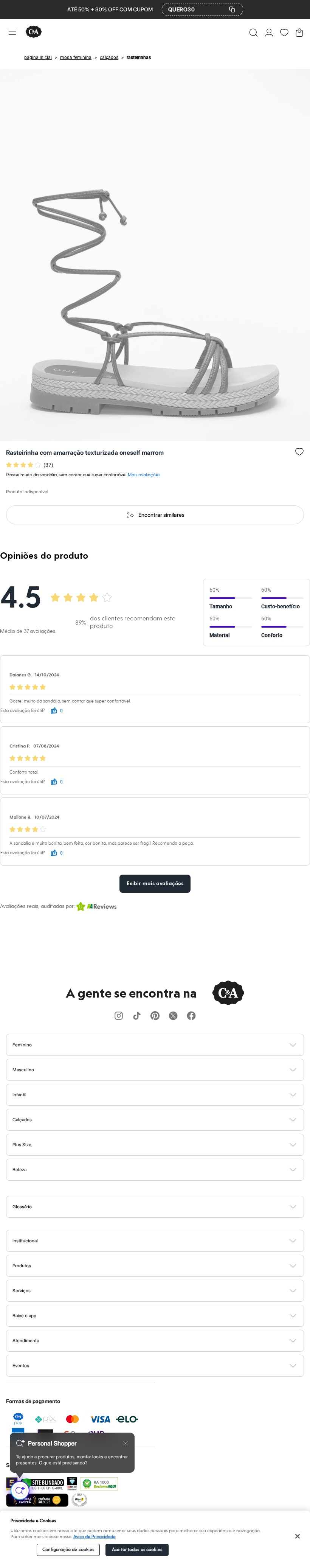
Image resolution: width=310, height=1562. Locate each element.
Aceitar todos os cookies (137, 1550)
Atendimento (25, 1340)
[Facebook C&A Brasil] (191, 1016)
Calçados (22, 1119)
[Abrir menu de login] (269, 32)
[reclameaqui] (99, 1484)
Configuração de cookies (68, 1550)
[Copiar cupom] (232, 9)
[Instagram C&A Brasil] (118, 1016)
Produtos (21, 1265)
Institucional (25, 1240)
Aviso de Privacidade (94, 1537)
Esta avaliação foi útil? (22, 710)
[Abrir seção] (168, 1044)
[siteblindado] (42, 1484)
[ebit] (72, 1484)
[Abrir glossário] (165, 1206)
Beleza (19, 1169)
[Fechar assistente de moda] (125, 1443)
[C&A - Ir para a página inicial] (34, 32)
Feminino (22, 1045)
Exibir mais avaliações (155, 883)
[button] (253, 32)
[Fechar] (297, 1536)
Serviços (21, 1290)
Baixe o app (24, 1315)
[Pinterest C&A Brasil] (155, 1016)
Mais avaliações (144, 475)
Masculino (23, 1069)
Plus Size (21, 1144)
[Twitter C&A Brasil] (173, 1016)
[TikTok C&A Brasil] (136, 1016)
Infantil (19, 1094)
